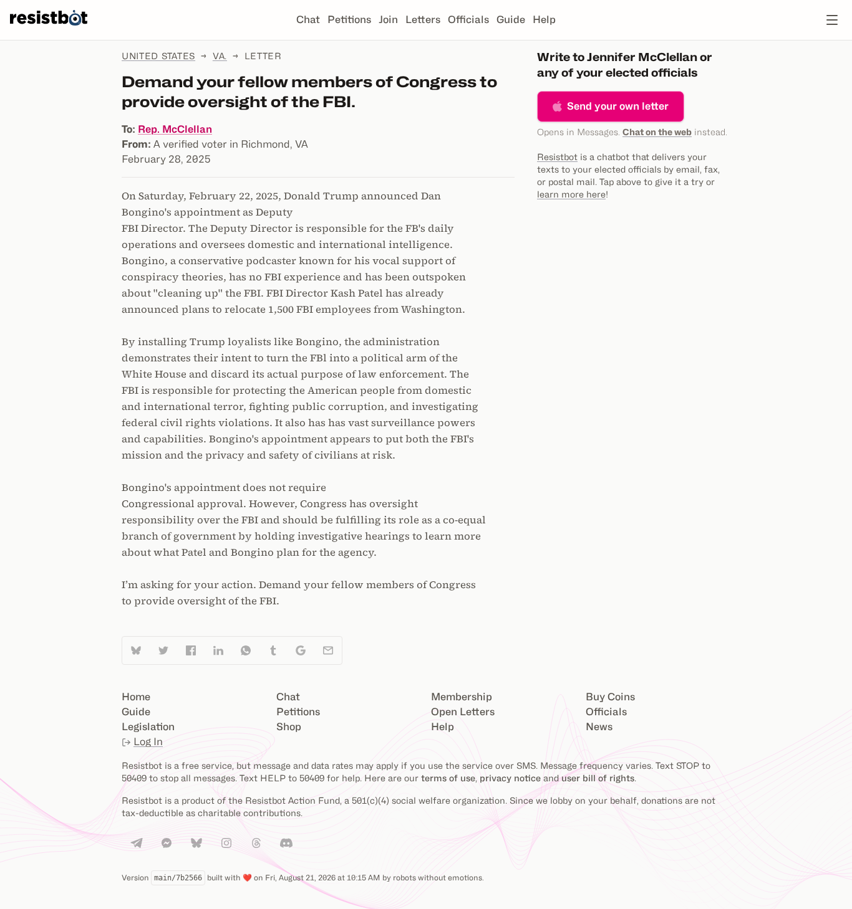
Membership (461, 697)
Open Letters (463, 712)
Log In (148, 742)
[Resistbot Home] (48, 30)
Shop (288, 727)
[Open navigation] (832, 19)
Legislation (148, 727)
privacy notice (510, 778)
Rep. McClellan (175, 129)
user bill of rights (597, 778)
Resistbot (557, 156)
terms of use (448, 778)
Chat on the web (657, 131)
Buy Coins (610, 697)
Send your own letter (618, 106)
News (599, 727)
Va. (220, 55)
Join (388, 20)
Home (136, 697)
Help (544, 20)
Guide (510, 20)
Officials (468, 20)
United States (158, 55)
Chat (308, 20)
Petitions (349, 20)
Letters (422, 20)
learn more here (571, 194)
